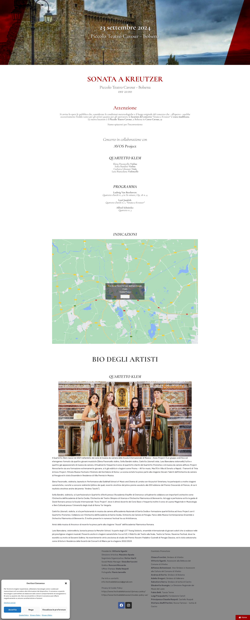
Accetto (125, 296)
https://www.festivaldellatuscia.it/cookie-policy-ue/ (125, 595)
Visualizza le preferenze (54, 610)
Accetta (12, 610)
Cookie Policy (24, 615)
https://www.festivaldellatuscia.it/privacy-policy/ (124, 591)
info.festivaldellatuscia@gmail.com (117, 582)
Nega (31, 610)
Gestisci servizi (9, 603)
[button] (66, 583)
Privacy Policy (35, 615)
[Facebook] (121, 605)
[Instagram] (128, 605)
